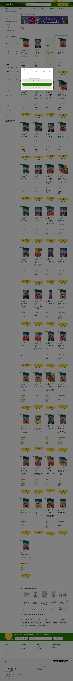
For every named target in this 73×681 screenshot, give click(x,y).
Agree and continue (37, 84)
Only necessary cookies (37, 87)
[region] (37, 79)
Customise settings (36, 80)
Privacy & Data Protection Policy (34, 77)
